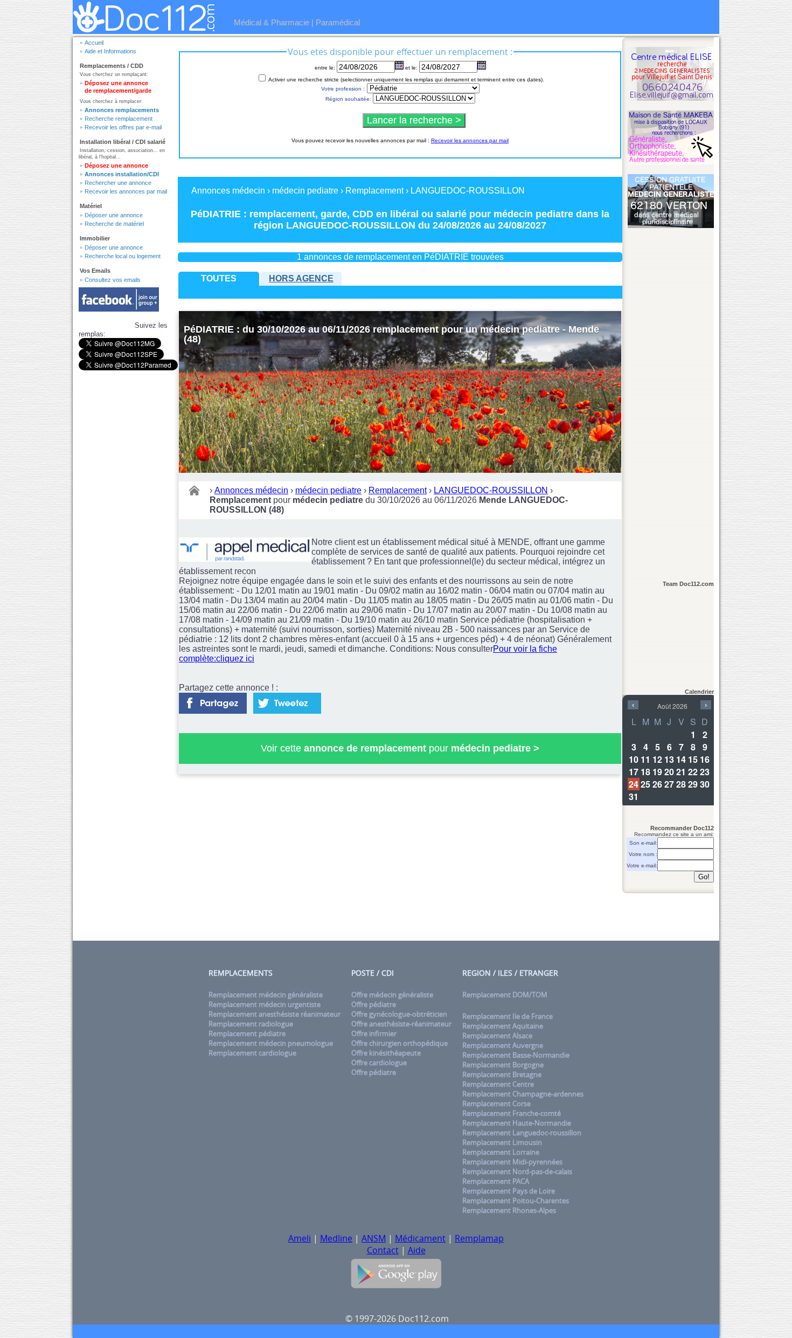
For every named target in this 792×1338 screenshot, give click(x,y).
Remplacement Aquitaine (502, 1026)
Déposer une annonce (114, 215)
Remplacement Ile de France (507, 1016)
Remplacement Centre (498, 1084)
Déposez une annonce (116, 165)
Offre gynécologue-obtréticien (399, 1014)
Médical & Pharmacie (271, 22)
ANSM (374, 1238)
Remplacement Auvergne (502, 1045)
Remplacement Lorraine (500, 1152)
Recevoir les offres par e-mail (123, 127)
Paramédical (338, 22)
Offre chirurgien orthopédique (399, 1043)
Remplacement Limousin (502, 1142)
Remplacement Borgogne (503, 1065)
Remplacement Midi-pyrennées (512, 1162)
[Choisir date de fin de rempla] (481, 65)
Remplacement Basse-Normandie (515, 1055)
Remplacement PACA (495, 1181)
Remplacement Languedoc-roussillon (521, 1132)
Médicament (420, 1238)
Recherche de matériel (114, 223)
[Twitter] (287, 700)
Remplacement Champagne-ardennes (522, 1094)
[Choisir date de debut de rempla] (399, 65)
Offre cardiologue (379, 1062)
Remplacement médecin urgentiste (265, 1004)
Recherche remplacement (118, 118)
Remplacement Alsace (497, 1035)
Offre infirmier (374, 1033)
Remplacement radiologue (251, 1024)
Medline (336, 1238)
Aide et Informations (110, 51)
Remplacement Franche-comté (511, 1113)
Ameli (299, 1238)
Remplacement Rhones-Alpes (509, 1210)
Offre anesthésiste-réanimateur (401, 1024)
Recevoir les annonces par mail (126, 191)
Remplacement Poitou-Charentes (515, 1200)
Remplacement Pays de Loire (508, 1191)
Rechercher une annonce (118, 183)
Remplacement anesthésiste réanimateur (275, 1014)
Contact (383, 1250)
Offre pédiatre (373, 1004)
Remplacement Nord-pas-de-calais (517, 1171)
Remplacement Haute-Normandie (516, 1123)
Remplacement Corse (496, 1103)
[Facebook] (213, 700)
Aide (417, 1250)
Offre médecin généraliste (392, 994)
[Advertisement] (671, 399)
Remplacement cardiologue (252, 1053)
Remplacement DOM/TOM (504, 994)
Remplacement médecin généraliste (266, 994)
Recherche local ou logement (123, 256)
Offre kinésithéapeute (386, 1053)
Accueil (94, 42)
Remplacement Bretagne (501, 1074)
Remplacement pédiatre (247, 1033)
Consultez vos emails (113, 280)
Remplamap (479, 1238)
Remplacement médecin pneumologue (271, 1043)
